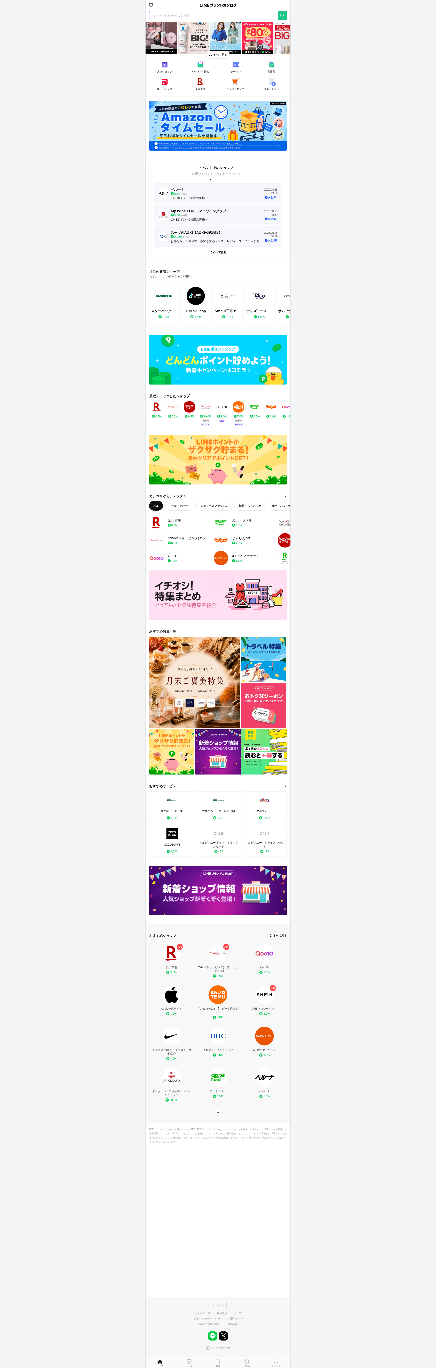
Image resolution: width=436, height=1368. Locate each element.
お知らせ (247, 1366)
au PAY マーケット (264, 1050)
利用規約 (222, 1313)
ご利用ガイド (234, 1319)
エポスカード (264, 811)
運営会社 (233, 1324)
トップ (160, 1366)
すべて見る (220, 55)
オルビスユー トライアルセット (264, 844)
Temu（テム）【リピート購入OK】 (218, 1010)
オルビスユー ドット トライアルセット (218, 844)
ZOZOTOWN (172, 845)
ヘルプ (238, 1313)
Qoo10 (264, 967)
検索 (218, 1366)
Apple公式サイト (171, 1008)
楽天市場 (171, 967)
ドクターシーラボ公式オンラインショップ (171, 1093)
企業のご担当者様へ (209, 1324)
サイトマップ (202, 1313)
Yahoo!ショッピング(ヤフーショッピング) (218, 969)
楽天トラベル (218, 1091)
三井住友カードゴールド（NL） (218, 811)
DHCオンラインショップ (218, 1050)
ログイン (218, 1305)
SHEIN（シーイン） (264, 1008)
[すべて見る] (218, 1112)
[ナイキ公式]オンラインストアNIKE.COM (171, 1051)
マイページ (275, 1366)
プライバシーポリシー (206, 1319)
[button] (210, 179)
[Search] (282, 15)
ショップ (189, 1366)
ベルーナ (264, 1091)
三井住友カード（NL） (172, 811)
